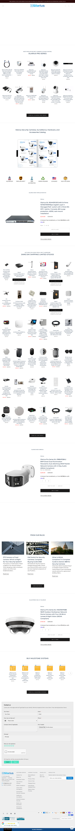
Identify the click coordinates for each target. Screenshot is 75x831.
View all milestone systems (37, 692)
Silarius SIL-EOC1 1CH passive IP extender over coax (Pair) (7, 97)
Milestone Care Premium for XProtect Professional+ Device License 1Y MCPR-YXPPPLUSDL (25, 676)
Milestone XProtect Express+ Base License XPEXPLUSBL (62, 675)
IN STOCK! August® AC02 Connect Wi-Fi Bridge (68, 302)
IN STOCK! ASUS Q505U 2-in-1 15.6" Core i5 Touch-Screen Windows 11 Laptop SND (32, 332)
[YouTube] (11, 813)
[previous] (4, 673)
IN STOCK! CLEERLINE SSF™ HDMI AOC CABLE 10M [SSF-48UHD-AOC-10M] (56, 421)
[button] (37, 829)
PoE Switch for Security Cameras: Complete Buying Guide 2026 (36, 559)
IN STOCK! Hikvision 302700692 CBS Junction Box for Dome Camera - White (32, 390)
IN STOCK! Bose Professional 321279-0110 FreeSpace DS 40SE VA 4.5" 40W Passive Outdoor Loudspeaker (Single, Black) (19, 364)
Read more (6, 574)
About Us (18, 777)
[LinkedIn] (15, 813)
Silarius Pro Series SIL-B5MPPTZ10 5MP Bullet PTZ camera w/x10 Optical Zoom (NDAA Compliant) (68, 98)
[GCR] (3, 823)
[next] (70, 673)
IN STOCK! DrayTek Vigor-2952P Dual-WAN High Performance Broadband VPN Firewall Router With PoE (6, 391)
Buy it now (55, 234)
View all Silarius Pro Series (37, 115)
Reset (15, 762)
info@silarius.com (7, 783)
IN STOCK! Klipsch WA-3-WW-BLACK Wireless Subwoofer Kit (19, 275)
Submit (7, 762)
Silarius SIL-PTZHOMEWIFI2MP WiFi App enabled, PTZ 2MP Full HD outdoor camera (44, 98)
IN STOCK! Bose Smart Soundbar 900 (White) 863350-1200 (68, 273)
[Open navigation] (3, 5)
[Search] (69, 6)
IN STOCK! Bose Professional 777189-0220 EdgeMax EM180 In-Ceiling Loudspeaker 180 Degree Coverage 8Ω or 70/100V (43, 333)
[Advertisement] (37, 518)
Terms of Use (31, 781)
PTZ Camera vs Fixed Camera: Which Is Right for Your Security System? (12, 559)
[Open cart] (72, 6)
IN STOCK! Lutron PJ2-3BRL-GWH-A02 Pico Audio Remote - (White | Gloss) (56, 391)
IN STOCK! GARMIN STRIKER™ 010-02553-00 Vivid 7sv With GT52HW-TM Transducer (6, 332)
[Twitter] (46, 225)
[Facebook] (44, 225)
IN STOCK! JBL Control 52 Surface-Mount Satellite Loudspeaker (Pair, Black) (68, 361)
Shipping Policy (31, 783)
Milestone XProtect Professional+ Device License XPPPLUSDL (37, 675)
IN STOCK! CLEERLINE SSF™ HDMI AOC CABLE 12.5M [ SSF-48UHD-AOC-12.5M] (56, 333)
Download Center (20, 779)
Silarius (42, 199)
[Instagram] (7, 813)
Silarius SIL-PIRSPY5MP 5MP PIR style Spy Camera (31, 97)
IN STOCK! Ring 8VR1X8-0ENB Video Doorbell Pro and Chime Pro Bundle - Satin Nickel (43, 419)
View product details (45, 239)
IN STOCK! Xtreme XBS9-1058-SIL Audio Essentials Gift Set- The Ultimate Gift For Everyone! (43, 274)
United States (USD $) (66, 818)
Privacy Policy (31, 778)
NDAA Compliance (20, 785)
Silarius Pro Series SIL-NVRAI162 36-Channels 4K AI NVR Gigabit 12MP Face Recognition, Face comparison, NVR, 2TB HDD (68, 73)
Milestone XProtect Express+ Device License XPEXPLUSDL (49, 675)
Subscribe (70, 778)
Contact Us (19, 775)
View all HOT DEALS (38, 435)
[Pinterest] (48, 225)
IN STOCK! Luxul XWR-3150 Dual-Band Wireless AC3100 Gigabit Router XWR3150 (68, 419)
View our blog (37, 585)
